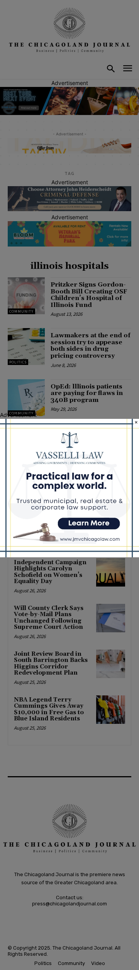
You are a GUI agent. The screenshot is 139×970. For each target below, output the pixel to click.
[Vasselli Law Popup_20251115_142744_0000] (69, 555)
